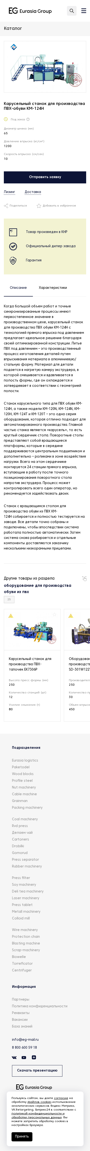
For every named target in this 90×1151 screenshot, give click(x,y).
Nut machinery (24, 787)
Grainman (20, 801)
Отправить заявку (45, 177)
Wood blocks (23, 774)
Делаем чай (22, 832)
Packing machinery (27, 807)
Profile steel (22, 780)
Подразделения (26, 748)
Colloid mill (21, 918)
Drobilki (18, 846)
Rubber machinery (27, 866)
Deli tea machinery (27, 891)
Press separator (25, 859)
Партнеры (20, 999)
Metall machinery (26, 911)
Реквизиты (21, 1013)
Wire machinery (25, 930)
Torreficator (22, 963)
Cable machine (24, 794)
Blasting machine (26, 943)
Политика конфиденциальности (39, 1006)
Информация (24, 987)
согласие (61, 1098)
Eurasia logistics (25, 760)
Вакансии (20, 1020)
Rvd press (20, 826)
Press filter (21, 878)
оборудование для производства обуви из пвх (37, 589)
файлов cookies (39, 1102)
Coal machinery (25, 819)
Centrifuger (22, 970)
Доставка (33, 192)
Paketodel (21, 767)
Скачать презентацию (37, 1070)
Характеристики (53, 288)
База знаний (22, 1026)
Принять (22, 1136)
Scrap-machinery (26, 950)
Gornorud (20, 853)
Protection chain (26, 936)
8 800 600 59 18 (24, 1047)
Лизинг (9, 192)
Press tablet (22, 905)
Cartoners (20, 839)
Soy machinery (24, 884)
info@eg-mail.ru (25, 1039)
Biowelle (19, 957)
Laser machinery (25, 898)
